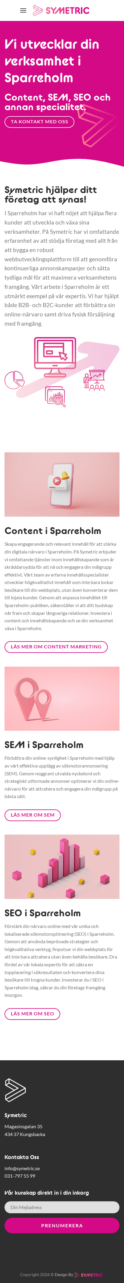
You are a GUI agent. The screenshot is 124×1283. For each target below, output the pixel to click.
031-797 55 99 (20, 1176)
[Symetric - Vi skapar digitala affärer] (62, 10)
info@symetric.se (22, 1168)
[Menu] (23, 10)
